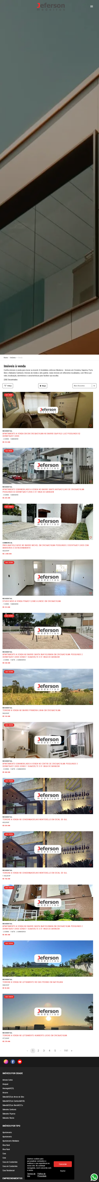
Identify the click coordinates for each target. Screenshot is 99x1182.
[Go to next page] (71, 1050)
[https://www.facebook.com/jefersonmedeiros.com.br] (13, 1061)
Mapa (44, 386)
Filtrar (9, 386)
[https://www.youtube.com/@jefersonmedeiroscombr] (20, 1061)
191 (66, 1050)
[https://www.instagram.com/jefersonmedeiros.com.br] (6, 1061)
